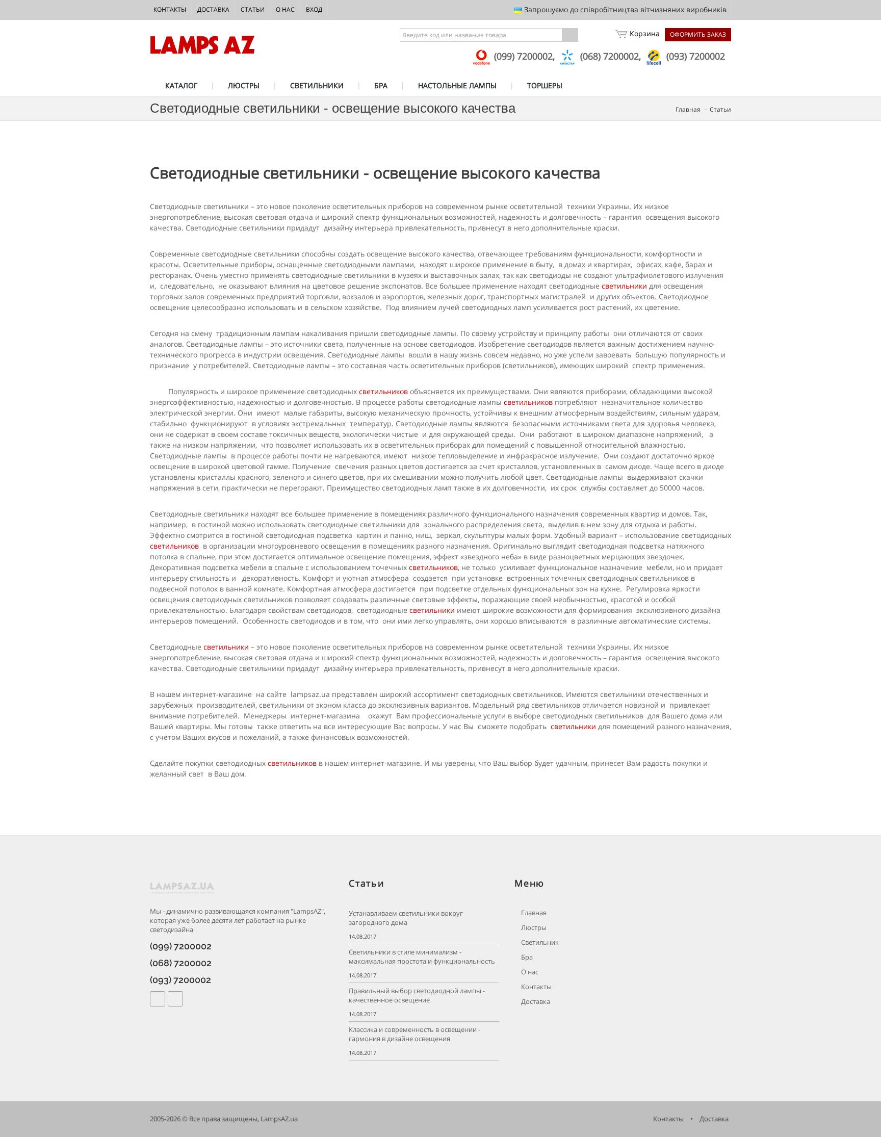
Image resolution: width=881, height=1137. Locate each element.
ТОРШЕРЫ (544, 85)
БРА (380, 85)
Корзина (645, 33)
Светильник (539, 942)
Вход (314, 9)
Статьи (253, 9)
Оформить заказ (698, 34)
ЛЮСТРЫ (244, 85)
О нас (285, 9)
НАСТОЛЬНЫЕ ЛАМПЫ (457, 85)
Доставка (213, 9)
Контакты (169, 9)
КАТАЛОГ (181, 85)
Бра (526, 957)
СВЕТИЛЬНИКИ (317, 85)
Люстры (533, 927)
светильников (383, 391)
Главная (688, 109)
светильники (624, 286)
